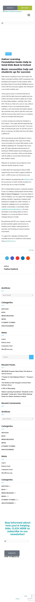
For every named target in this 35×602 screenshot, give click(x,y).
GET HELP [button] (25, 8)
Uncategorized (7, 326)
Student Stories (8, 322)
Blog (3, 312)
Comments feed (6, 346)
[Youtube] (22, 2)
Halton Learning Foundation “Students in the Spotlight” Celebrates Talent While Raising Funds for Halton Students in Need (17, 394)
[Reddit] (28, 258)
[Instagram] (17, 2)
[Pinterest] (17, 258)
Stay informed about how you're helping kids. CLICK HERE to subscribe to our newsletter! (17, 528)
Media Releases (7, 316)
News (8, 54)
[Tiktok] (17, 584)
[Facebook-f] (12, 2)
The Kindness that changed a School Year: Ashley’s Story (16, 384)
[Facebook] (12, 258)
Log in (3, 339)
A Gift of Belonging (8, 388)
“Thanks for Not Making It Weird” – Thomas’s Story (17, 378)
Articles (5, 309)
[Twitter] (7, 2)
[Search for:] (17, 357)
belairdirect (27, 179)
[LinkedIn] (23, 258)
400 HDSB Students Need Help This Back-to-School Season (17, 372)
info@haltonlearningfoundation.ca (12, 209)
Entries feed (5, 342)
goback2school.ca (9, 241)
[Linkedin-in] (28, 2)
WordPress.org (6, 349)
